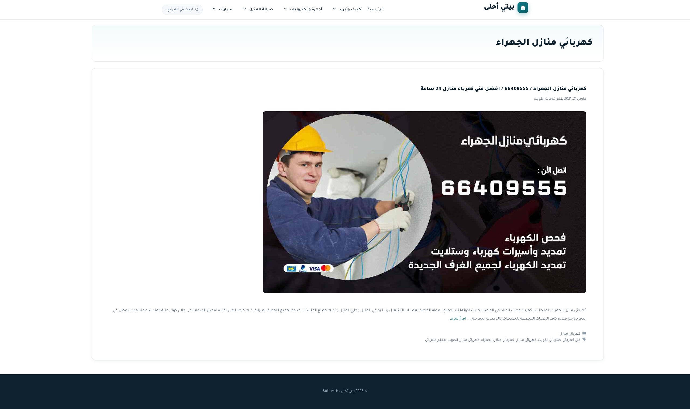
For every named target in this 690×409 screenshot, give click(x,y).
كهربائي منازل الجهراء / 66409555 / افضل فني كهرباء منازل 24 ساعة (503, 89)
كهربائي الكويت (549, 340)
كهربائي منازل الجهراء (497, 340)
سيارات (225, 10)
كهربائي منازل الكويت (463, 340)
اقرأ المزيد (458, 319)
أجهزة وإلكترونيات (306, 10)
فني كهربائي (571, 340)
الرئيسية (375, 10)
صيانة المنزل (261, 10)
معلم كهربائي (435, 340)
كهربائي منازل (570, 334)
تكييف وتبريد (351, 10)
